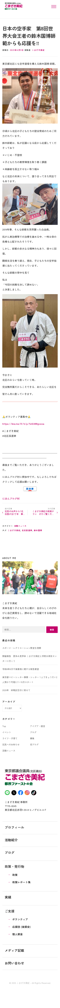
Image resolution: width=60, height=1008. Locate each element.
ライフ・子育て (9, 738)
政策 (15, 875)
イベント (6, 732)
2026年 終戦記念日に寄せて (16, 690)
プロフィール (14, 827)
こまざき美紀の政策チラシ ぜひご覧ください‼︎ (43, 512)
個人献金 (17, 934)
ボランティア (20, 919)
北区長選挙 (27, 530)
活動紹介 (11, 840)
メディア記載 (14, 950)
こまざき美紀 (38, 50)
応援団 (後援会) (21, 927)
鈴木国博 (38, 530)
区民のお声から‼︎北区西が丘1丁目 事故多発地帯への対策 (14, 512)
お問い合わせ (14, 963)
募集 (32, 738)
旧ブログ (34, 744)
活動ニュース (20, 525)
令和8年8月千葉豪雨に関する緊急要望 (20, 669)
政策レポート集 (21, 882)
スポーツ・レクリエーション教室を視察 (21, 647)
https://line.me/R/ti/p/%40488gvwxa (23, 424)
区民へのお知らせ (11, 744)
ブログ (33, 732)
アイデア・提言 (37, 726)
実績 (8, 897)
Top (4, 726)
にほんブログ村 (11, 498)
